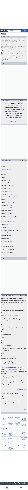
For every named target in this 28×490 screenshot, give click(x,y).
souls (11, 109)
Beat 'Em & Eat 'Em (17, 439)
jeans (15, 196)
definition (3, 295)
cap (10, 216)
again (2, 60)
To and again (13, 371)
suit (7, 219)
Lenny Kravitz (4, 424)
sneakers (9, 196)
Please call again (17, 418)
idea (2, 36)
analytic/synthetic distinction (24, 438)
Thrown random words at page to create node (24, 418)
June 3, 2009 (17, 428)
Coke (12, 208)
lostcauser (8, 160)
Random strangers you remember (24, 424)
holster (5, 230)
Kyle (9, 188)
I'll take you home (10, 424)
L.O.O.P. (24, 428)
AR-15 (17, 230)
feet (10, 227)
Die (7, 117)
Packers (12, 221)
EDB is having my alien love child (24, 445)
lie (22, 111)
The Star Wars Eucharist (4, 418)
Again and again (5, 367)
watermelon (18, 52)
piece (5, 183)
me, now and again (10, 418)
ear (21, 105)
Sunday (12, 219)
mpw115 (7, 36)
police (12, 202)
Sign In (24, 30)
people (5, 241)
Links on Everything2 (4, 434)
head (10, 169)
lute (20, 117)
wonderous (14, 40)
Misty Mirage (10, 438)
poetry (3, 160)
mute (21, 115)
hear (22, 103)
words (22, 40)
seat (12, 210)
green (9, 191)
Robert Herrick (14, 121)
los (14, 113)
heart (12, 183)
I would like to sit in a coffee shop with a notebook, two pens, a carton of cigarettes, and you (11, 445)
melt (9, 111)
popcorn (6, 208)
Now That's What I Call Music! (24, 433)
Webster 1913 (11, 295)
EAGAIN (17, 445)
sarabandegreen (4, 429)
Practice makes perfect (4, 439)
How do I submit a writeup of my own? (10, 434)
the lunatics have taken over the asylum (17, 424)
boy (11, 205)
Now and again (13, 369)
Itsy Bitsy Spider (4, 446)
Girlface (7, 100)
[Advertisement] (14, 14)
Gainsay (3, 304)
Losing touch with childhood (10, 429)
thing (3, 100)
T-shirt (5, 191)
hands (3, 169)
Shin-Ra (17, 433)
